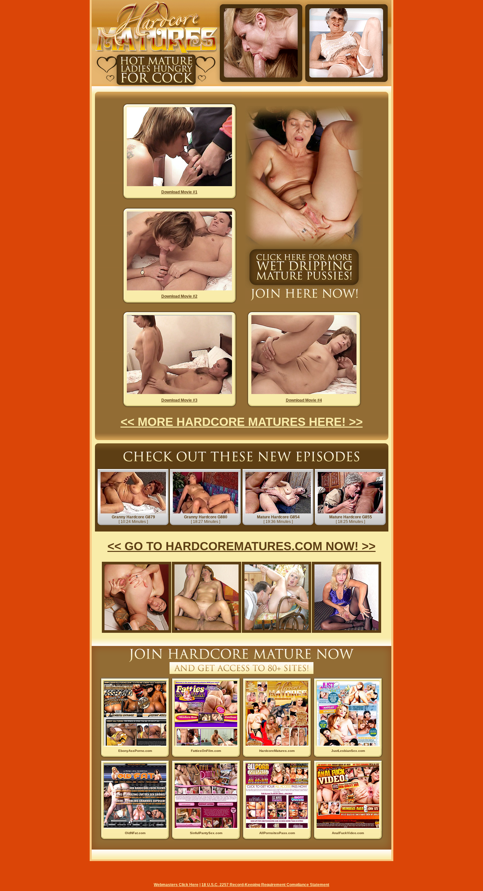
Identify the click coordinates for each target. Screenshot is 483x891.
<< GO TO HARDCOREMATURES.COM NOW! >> (241, 546)
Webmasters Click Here (176, 884)
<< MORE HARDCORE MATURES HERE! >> (242, 422)
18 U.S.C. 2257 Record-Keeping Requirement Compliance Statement (265, 884)
